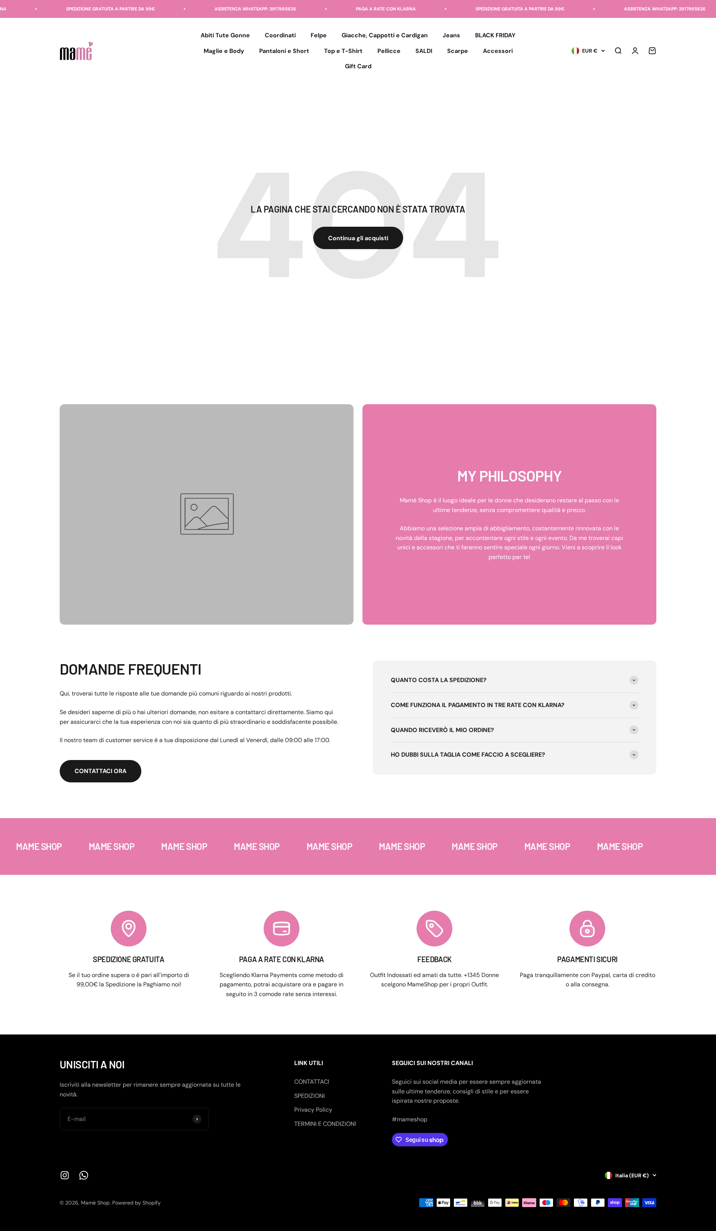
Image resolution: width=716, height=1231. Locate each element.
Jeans (451, 35)
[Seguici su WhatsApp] (84, 1175)
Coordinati (280, 35)
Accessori (498, 51)
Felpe (319, 35)
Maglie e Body (224, 51)
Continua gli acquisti (358, 238)
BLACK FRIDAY (495, 35)
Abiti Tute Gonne (225, 35)
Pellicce (389, 51)
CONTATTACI (311, 1082)
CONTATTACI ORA (100, 771)
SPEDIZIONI (309, 1096)
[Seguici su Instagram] (65, 1175)
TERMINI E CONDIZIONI (325, 1124)
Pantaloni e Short (284, 51)
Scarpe (457, 51)
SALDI (423, 51)
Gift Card (358, 66)
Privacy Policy (313, 1110)
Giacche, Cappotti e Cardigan (385, 35)
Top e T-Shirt (343, 51)
